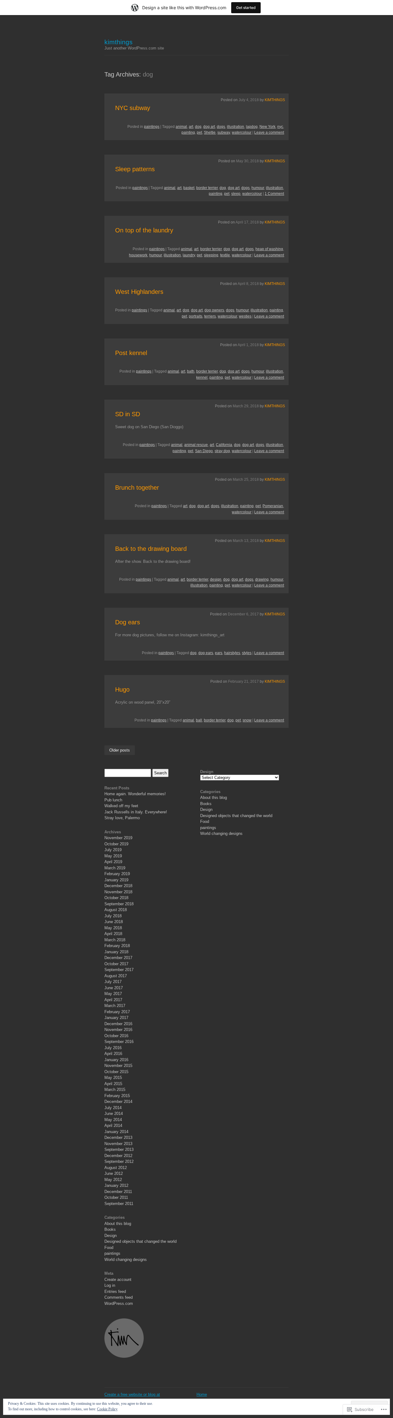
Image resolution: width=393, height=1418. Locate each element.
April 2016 (113, 1053)
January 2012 (116, 1185)
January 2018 (116, 952)
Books (110, 1229)
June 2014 (113, 1113)
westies (245, 316)
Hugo (122, 689)
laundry (189, 255)
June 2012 (113, 1173)
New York (267, 126)
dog (198, 126)
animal (181, 126)
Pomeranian (273, 506)
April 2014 (113, 1125)
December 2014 (118, 1101)
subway (223, 132)
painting (188, 132)
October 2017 (116, 964)
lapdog (252, 126)
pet (199, 132)
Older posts (119, 750)
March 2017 (114, 1005)
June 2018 (113, 921)
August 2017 (115, 976)
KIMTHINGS (275, 100)
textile (225, 255)
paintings (151, 126)
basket (188, 188)
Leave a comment (269, 132)
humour (257, 188)
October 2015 (116, 1071)
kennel (202, 377)
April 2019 (113, 861)
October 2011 (116, 1197)
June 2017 (113, 987)
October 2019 (116, 844)
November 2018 (118, 892)
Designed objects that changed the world (140, 1241)
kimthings (118, 41)
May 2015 (113, 1077)
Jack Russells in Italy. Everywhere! (135, 812)
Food (108, 1247)
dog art (209, 126)
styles (246, 653)
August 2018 (115, 909)
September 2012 (119, 1161)
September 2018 (119, 904)
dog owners (214, 310)
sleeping (211, 255)
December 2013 (118, 1137)
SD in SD (127, 414)
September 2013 (119, 1149)
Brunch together (137, 487)
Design (110, 1235)
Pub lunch (113, 800)
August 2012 (115, 1167)
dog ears (205, 653)
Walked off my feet (121, 806)
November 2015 (118, 1065)
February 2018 (117, 945)
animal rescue (196, 445)
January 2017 (116, 1017)
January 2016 (116, 1059)
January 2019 (116, 880)
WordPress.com (118, 1303)
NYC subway (132, 108)
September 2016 (119, 1041)
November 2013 (118, 1143)
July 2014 (113, 1107)
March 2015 (114, 1089)
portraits (195, 316)
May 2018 (113, 928)
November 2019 (118, 837)
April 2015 (113, 1083)
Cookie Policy (107, 1409)
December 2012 (118, 1155)
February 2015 (117, 1095)
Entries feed (115, 1291)
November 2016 (118, 1029)
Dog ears (127, 622)
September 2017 (119, 969)
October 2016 (116, 1035)
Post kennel (131, 353)
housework (138, 255)
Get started (246, 7)
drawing (262, 579)
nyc (280, 126)
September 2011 (118, 1203)
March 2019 (114, 868)
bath (190, 371)
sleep (235, 194)
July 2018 (113, 916)
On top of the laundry (144, 230)
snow (247, 720)
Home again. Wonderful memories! (135, 794)
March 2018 (114, 940)
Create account (117, 1279)
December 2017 (118, 957)
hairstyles (232, 653)
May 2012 (113, 1179)
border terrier (207, 188)
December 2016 (118, 1023)
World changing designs (125, 1259)
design (215, 579)
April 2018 (113, 933)
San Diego (204, 451)
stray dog (222, 451)
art (191, 126)
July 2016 (113, 1047)
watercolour (241, 132)
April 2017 (113, 999)
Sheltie (210, 132)
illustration (235, 126)
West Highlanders (139, 291)
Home (201, 1394)
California (224, 445)
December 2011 (118, 1191)
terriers (210, 316)
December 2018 (118, 885)
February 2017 (117, 1011)
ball (199, 720)
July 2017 (113, 981)
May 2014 (113, 1119)
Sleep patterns (135, 169)
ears (218, 653)
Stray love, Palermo (122, 818)
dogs (221, 126)
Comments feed (118, 1297)
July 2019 (113, 849)
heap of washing (269, 249)
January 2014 (116, 1131)
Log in (109, 1285)
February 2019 (117, 873)
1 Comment (274, 194)
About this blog (117, 1223)
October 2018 (116, 897)
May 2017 (113, 993)
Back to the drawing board (151, 548)
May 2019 (113, 856)
